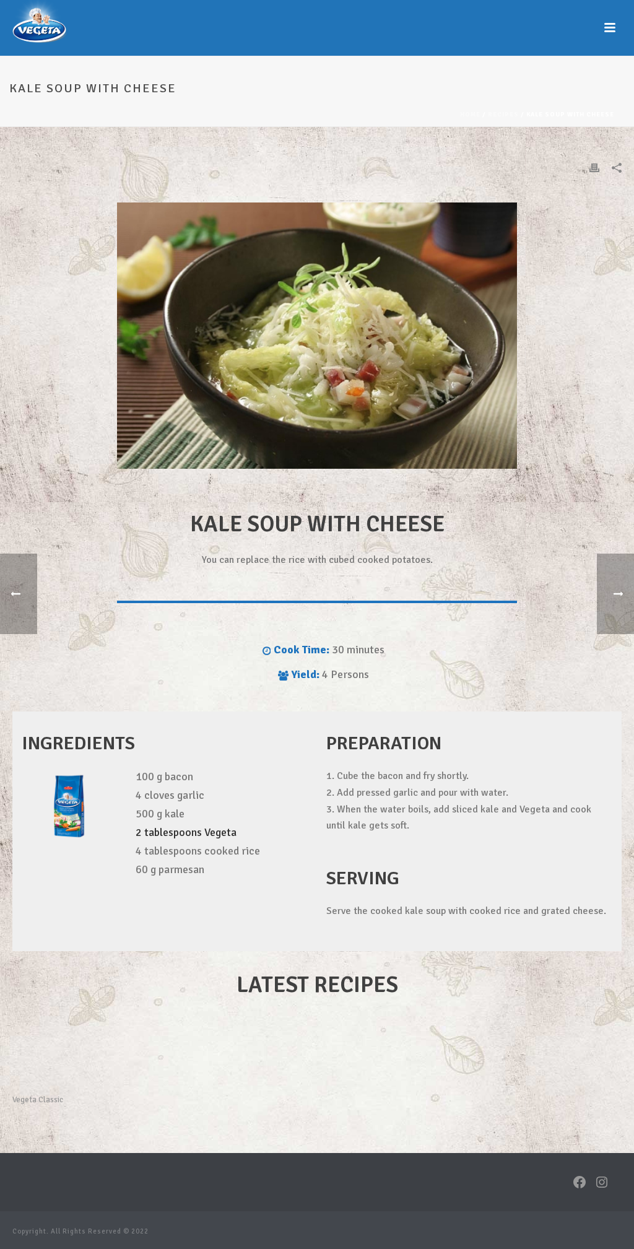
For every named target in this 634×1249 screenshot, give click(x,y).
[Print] (594, 167)
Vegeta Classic (37, 1100)
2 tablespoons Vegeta (186, 832)
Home (470, 114)
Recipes (503, 114)
